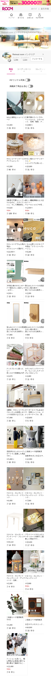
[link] (16, 103)
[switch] (27, 80)
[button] (6, 56)
